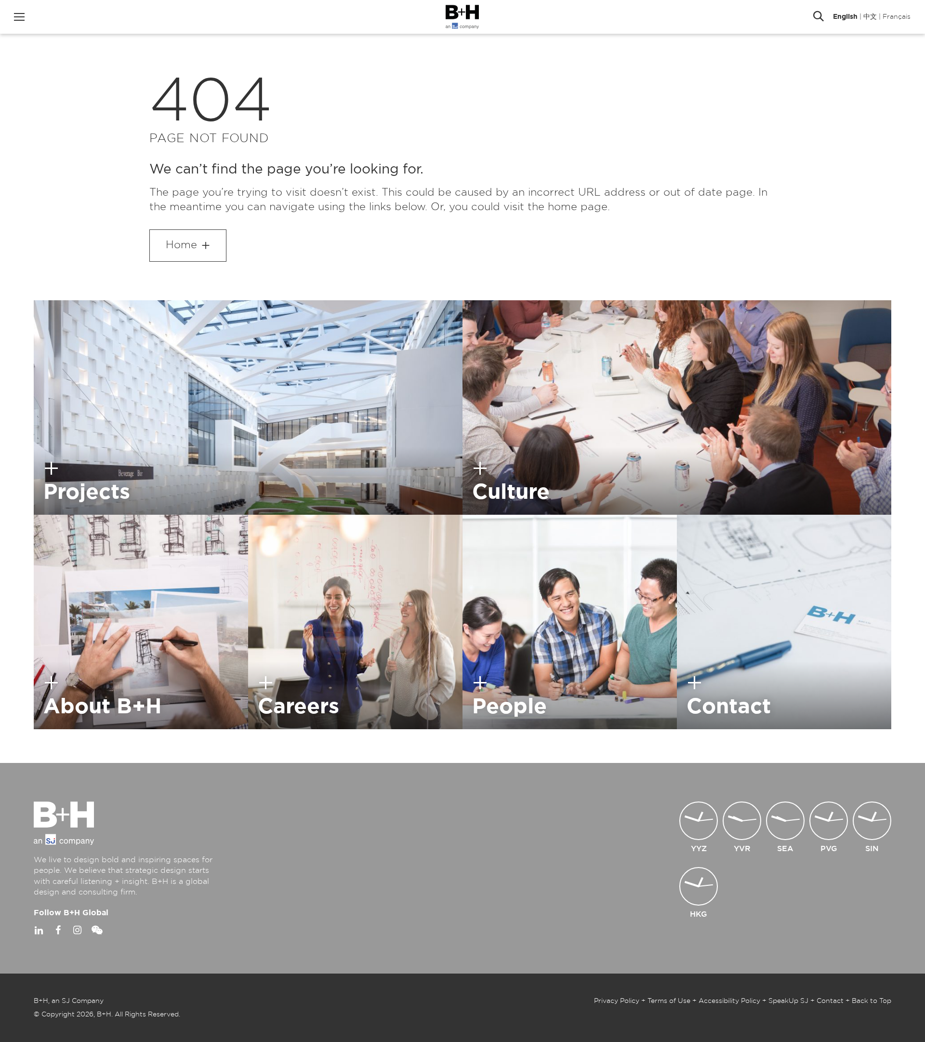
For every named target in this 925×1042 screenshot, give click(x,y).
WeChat (96, 930)
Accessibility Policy (729, 1001)
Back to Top (871, 1001)
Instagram (77, 930)
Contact (830, 1001)
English (845, 16)
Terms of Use (669, 1001)
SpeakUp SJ (788, 1001)
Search (818, 17)
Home (181, 245)
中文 (870, 16)
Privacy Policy (616, 1001)
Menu (19, 17)
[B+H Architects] (462, 17)
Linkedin (38, 930)
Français (897, 16)
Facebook (58, 930)
